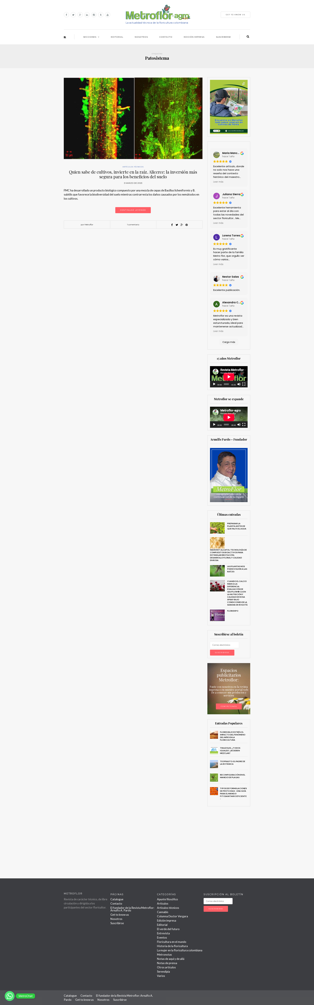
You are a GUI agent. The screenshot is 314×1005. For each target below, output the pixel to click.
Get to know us (119, 914)
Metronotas (164, 954)
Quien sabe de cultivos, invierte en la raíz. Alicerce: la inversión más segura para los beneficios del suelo (133, 174)
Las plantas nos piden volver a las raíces (237, 569)
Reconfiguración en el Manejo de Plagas (232, 776)
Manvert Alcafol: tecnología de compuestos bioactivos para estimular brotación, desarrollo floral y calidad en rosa (228, 555)
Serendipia (163, 971)
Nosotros (141, 37)
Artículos (162, 903)
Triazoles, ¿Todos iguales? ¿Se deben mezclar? (230, 750)
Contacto (165, 37)
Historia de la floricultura (172, 946)
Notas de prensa (167, 963)
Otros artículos (166, 967)
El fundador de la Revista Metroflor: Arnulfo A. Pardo (132, 909)
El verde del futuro (168, 929)
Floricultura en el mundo (171, 941)
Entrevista (163, 933)
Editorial (117, 37)
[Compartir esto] (172, 224)
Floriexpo (232, 611)
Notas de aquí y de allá (170, 959)
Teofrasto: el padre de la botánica (232, 762)
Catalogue (116, 899)
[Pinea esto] (186, 224)
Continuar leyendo (133, 210)
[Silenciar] (239, 384)
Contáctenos (229, 706)
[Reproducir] (214, 384)
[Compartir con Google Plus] (181, 224)
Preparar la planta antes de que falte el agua (236, 526)
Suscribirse (223, 37)
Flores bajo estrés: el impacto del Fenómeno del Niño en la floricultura (232, 736)
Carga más (228, 342)
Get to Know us (235, 15)
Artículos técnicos (133, 167)
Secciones (89, 37)
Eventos (162, 937)
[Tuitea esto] (176, 224)
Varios (161, 976)
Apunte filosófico (167, 899)
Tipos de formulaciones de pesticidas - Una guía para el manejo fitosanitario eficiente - (233, 793)
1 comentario (133, 224)
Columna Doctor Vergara (172, 916)
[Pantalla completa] (243, 384)
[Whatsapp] (10, 996)
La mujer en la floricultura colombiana (179, 950)
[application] (229, 376)
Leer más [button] (218, 181)
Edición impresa (194, 37)
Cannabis (162, 912)
